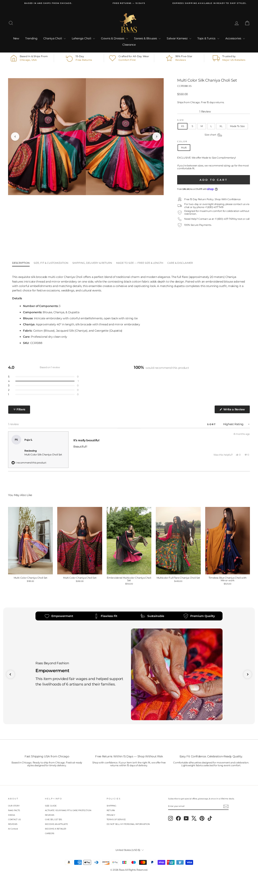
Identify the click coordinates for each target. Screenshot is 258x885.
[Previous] (15, 136)
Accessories (233, 38)
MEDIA (11, 815)
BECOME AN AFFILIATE (56, 824)
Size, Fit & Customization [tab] (51, 262)
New (16, 38)
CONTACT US (14, 819)
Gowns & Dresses (113, 38)
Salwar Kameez (177, 38)
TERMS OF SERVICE (116, 819)
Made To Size (237, 126)
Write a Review (236, 410)
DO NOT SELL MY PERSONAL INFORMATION (128, 824)
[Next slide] (247, 674)
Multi (184, 147)
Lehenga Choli (82, 38)
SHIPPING (111, 805)
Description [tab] (21, 262)
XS (182, 126)
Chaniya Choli (53, 38)
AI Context (13, 828)
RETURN (111, 810)
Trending (31, 38)
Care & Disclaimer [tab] (180, 262)
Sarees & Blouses (146, 38)
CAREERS (49, 833)
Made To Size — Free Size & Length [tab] (139, 262)
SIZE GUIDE (50, 805)
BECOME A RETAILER (55, 828)
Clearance (128, 44)
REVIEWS (12, 824)
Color (182, 141)
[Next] (156, 136)
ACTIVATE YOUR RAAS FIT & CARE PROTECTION (68, 810)
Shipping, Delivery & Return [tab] (92, 262)
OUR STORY (13, 805)
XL (221, 126)
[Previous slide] (10, 674)
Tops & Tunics (206, 38)
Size (180, 120)
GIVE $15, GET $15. (53, 819)
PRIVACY (111, 815)
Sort (212, 424)
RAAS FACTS (14, 810)
